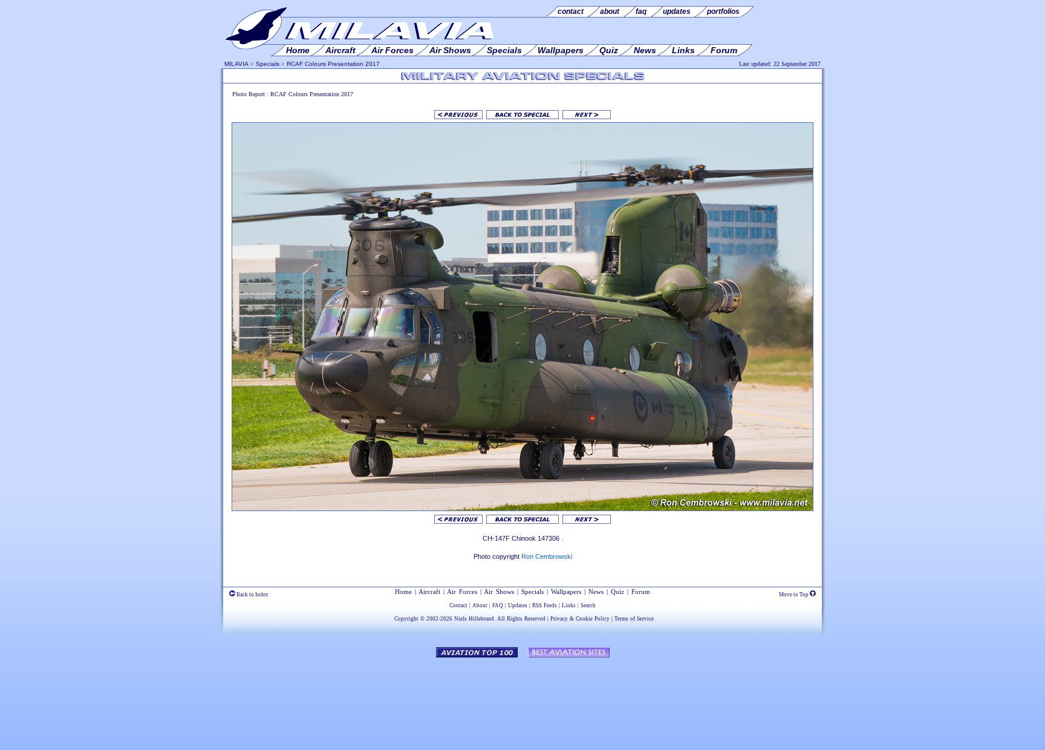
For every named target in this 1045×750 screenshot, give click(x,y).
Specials (267, 63)
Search (588, 605)
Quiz (617, 591)
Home (403, 591)
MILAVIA (236, 63)
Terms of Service (634, 619)
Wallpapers (566, 591)
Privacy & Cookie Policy (580, 619)
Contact (458, 605)
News (596, 591)
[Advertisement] (522, 698)
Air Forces (462, 591)
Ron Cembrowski (546, 556)
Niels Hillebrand (474, 619)
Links (569, 605)
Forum (640, 591)
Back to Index (252, 595)
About (479, 605)
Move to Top (794, 595)
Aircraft (429, 591)
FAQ (497, 605)
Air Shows (499, 591)
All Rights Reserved (521, 619)
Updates (517, 605)
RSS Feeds (544, 605)
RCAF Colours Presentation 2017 (333, 63)
